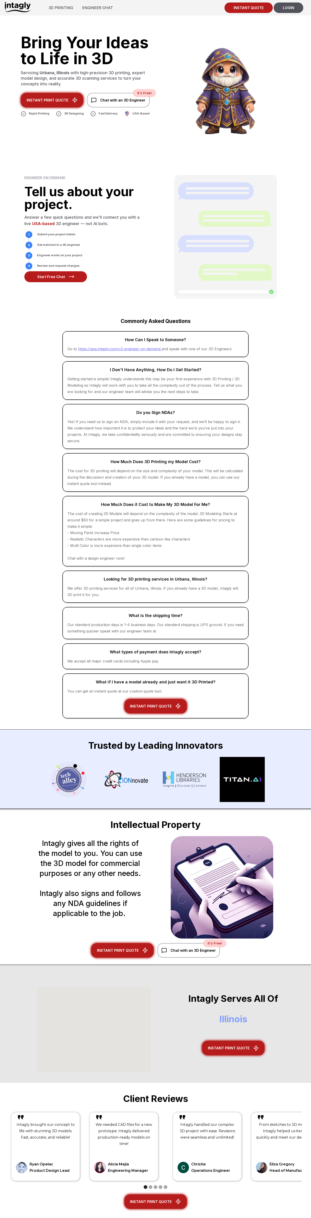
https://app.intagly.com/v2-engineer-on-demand (120, 349)
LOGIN (288, 7)
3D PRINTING (61, 7)
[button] (145, 1187)
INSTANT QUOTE (249, 7)
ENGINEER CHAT (97, 7)
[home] (17, 7)
